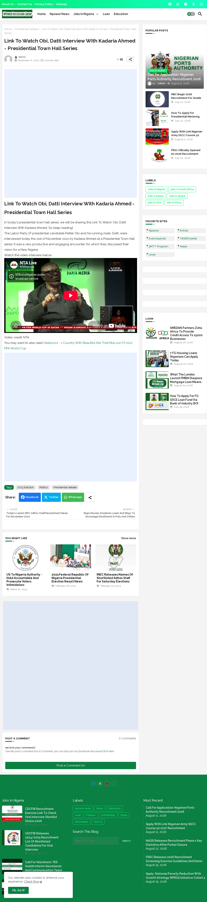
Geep (123, 815)
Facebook (32, 497)
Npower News (59, 14)
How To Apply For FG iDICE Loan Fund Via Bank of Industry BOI (184, 399)
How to (98, 821)
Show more (128, 538)
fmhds (184, 230)
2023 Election (25, 487)
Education (121, 14)
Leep (152, 254)
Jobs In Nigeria (84, 14)
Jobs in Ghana (177, 196)
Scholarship (108, 815)
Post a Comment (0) (71, 765)
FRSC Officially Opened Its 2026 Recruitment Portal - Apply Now (185, 154)
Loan (106, 14)
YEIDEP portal (188, 238)
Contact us (24, 4)
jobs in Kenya (156, 196)
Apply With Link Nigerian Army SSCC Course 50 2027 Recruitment (186, 135)
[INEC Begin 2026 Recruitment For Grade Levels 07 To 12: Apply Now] (157, 99)
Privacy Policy (44, 4)
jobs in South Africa (182, 189)
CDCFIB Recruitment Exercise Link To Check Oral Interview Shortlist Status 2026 (41, 815)
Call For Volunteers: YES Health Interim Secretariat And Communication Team (43, 866)
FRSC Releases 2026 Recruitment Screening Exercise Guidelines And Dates (174, 859)
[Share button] (90, 497)
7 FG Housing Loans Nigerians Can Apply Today (184, 356)
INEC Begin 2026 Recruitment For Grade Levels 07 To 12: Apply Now (186, 100)
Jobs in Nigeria (156, 189)
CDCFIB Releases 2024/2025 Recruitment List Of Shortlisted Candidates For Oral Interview (41, 841)
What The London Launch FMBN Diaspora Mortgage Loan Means (186, 378)
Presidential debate (26, 29)
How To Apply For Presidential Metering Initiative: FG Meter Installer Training (185, 118)
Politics (43, 487)
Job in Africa (174, 202)
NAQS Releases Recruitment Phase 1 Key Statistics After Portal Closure (174, 842)
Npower (154, 230)
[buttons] (169, 4)
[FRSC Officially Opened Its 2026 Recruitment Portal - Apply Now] (157, 155)
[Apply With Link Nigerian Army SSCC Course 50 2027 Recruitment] (157, 136)
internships (81, 821)
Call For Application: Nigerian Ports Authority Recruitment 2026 (170, 809)
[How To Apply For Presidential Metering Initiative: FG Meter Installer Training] (157, 118)
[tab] (41, 14)
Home (41, 14)
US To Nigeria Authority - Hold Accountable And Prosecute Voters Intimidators (24, 579)
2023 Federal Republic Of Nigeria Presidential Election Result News (70, 578)
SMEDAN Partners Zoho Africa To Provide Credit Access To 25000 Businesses (186, 333)
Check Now (31, 881)
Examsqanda (157, 238)
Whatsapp (75, 497)
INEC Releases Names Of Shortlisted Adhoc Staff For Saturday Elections (115, 578)
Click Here (108, 751)
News (99, 808)
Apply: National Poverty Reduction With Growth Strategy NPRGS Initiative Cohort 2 (175, 875)
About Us (8, 4)
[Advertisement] (70, 133)
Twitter (54, 497)
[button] (191, 14)
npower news (83, 808)
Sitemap (61, 4)
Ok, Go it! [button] (18, 890)
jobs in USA (154, 202)
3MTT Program (158, 246)
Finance (91, 815)
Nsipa (183, 246)
